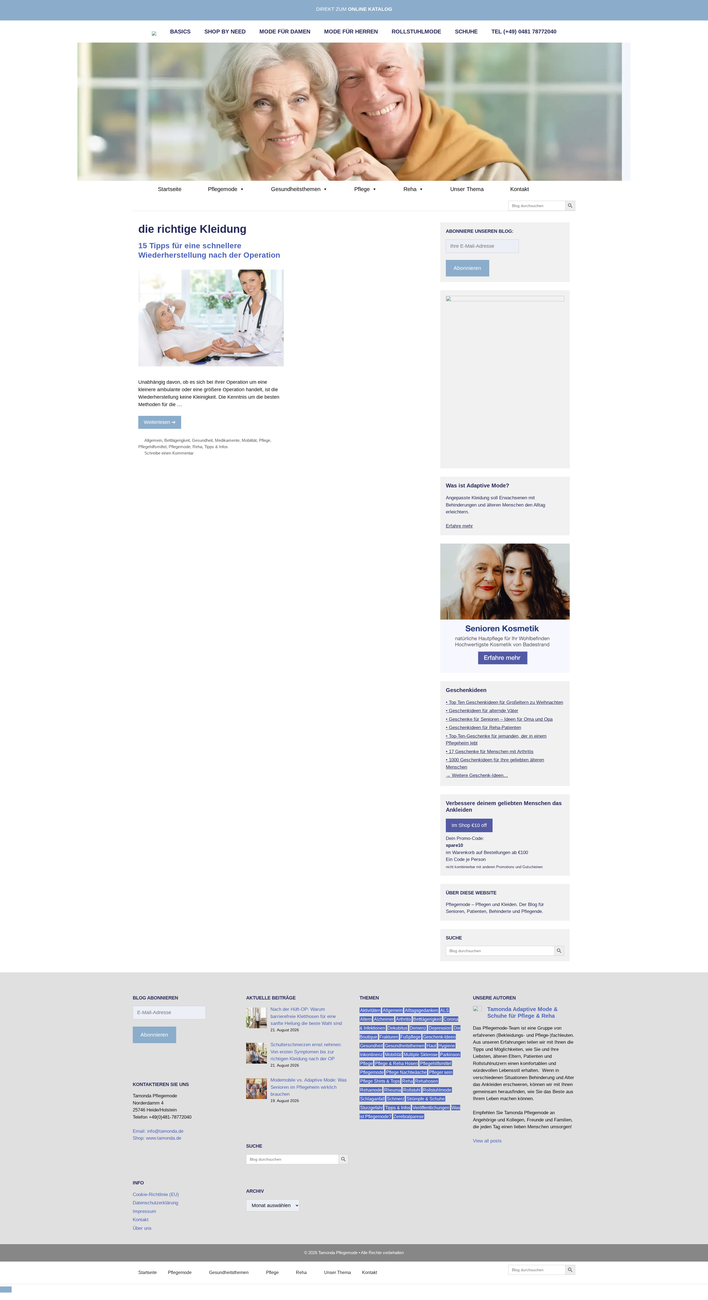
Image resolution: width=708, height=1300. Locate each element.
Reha (410, 189)
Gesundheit (202, 440)
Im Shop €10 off (469, 825)
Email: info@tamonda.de (158, 1131)
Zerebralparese (409, 1116)
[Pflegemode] (354, 111)
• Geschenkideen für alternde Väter (482, 710)
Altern (366, 1019)
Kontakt (519, 189)
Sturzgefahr (371, 1107)
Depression (440, 1027)
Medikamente (227, 440)
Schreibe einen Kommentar (169, 453)
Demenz (418, 1027)
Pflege (362, 189)
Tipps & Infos (216, 446)
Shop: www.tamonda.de (157, 1138)
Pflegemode (222, 189)
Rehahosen (426, 1081)
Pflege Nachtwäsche (406, 1072)
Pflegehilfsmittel (152, 446)
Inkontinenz (371, 1054)
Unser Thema (467, 189)
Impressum (144, 1211)
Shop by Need (225, 31)
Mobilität (249, 440)
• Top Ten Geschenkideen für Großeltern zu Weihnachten (504, 702)
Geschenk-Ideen (439, 1036)
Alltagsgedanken (421, 1010)
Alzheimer (384, 1019)
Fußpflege (410, 1036)
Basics (180, 31)
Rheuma (392, 1089)
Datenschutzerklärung (155, 1202)
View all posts (487, 1141)
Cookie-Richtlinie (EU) (156, 1194)
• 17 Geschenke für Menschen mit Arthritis (489, 751)
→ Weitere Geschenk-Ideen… (477, 775)
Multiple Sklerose (421, 1054)
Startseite (169, 189)
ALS (444, 1010)
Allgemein (153, 440)
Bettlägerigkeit (177, 440)
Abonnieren (467, 268)
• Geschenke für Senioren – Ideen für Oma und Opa (499, 719)
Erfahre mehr (459, 526)
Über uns (142, 1228)
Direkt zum (354, 9)
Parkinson (450, 1054)
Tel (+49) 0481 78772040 (523, 31)
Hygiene (446, 1045)
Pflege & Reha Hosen (396, 1063)
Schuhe (466, 31)
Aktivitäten (370, 1010)
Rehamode (371, 1089)
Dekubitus (397, 1027)
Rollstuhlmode (416, 31)
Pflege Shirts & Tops (380, 1081)
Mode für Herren (351, 31)
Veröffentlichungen (431, 1107)
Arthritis (403, 1019)
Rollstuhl (412, 1089)
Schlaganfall (372, 1098)
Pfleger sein (440, 1072)
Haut (431, 1045)
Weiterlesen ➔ (160, 422)
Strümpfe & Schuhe (426, 1098)
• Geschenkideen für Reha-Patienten (483, 727)
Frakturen (388, 1036)
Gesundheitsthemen (296, 189)
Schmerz (395, 1098)
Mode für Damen (284, 31)
